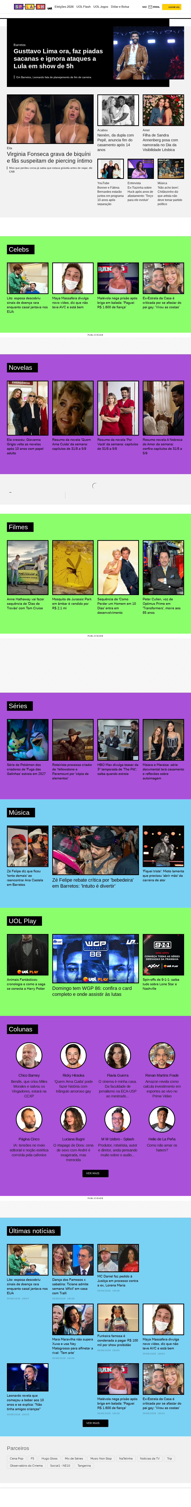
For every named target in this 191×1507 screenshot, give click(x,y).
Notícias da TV (150, 1458)
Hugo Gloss (49, 1458)
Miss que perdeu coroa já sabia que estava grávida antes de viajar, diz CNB (50, 169)
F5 (32, 1458)
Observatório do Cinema (26, 1465)
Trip (169, 1458)
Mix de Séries (74, 1458)
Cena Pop (16, 1458)
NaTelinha (126, 1458)
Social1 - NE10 (60, 1465)
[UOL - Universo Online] (49, 8)
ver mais (92, 1173)
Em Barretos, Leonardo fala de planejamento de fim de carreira (53, 77)
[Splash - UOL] (29, 7)
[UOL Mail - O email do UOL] (154, 7)
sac (144, 7)
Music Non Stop (101, 1458)
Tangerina (84, 1465)
